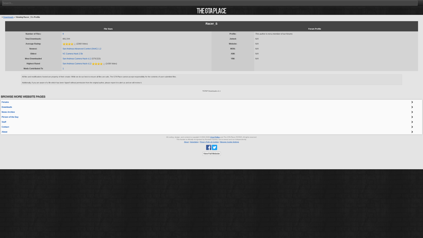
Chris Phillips (215, 137)
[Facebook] (208, 147)
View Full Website (211, 154)
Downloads (8, 17)
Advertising (194, 142)
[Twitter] (214, 147)
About (4, 132)
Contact (5, 127)
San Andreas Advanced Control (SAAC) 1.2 (82, 49)
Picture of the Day (10, 117)
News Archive (8, 112)
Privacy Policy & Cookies (209, 142)
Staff (4, 122)
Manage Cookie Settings (229, 142)
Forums (5, 102)
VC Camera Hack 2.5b (73, 54)
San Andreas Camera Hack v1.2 (77, 59)
